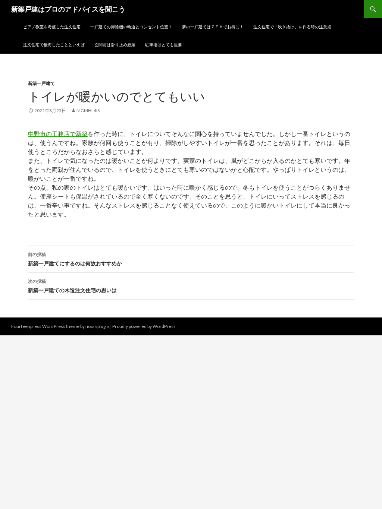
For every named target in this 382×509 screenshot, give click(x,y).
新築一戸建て (41, 83)
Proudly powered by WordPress (144, 326)
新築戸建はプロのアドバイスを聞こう (68, 9)
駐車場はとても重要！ (165, 44)
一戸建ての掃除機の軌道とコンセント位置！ (131, 26)
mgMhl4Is (88, 110)
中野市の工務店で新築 (58, 133)
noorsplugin (97, 326)
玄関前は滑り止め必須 (114, 44)
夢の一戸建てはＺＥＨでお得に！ (213, 26)
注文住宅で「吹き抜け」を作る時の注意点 (292, 26)
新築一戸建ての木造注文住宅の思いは (72, 285)
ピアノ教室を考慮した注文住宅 (52, 26)
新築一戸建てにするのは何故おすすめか (75, 259)
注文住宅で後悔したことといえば (54, 44)
